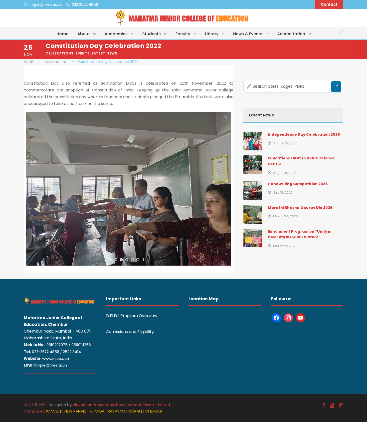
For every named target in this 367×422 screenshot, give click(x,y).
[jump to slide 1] (115, 259)
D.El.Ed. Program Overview (131, 316)
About (83, 34)
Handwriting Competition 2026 (298, 183)
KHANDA (97, 411)
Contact (329, 4)
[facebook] (324, 405)
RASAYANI (117, 411)
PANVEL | (53, 411)
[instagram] (341, 405)
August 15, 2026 (285, 143)
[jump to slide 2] (121, 259)
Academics (116, 34)
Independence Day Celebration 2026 (304, 134)
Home (62, 34)
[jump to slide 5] (137, 259)
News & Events (247, 34)
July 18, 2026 (283, 192)
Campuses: (34, 411)
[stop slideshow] (143, 259)
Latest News (104, 53)
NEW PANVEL (75, 411)
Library (211, 34)
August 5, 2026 (285, 172)
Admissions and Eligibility (130, 332)
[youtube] (332, 405)
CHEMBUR (154, 411)
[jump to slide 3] (126, 259)
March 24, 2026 (285, 216)
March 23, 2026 (285, 246)
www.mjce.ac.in (56, 358)
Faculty (183, 34)
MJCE (28, 404)
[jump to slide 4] (132, 259)
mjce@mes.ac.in (51, 365)
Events (83, 53)
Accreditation (291, 34)
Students (151, 34)
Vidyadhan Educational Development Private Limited (121, 404)
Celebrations (60, 53)
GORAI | (135, 411)
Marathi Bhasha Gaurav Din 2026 (300, 207)
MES (41, 404)
